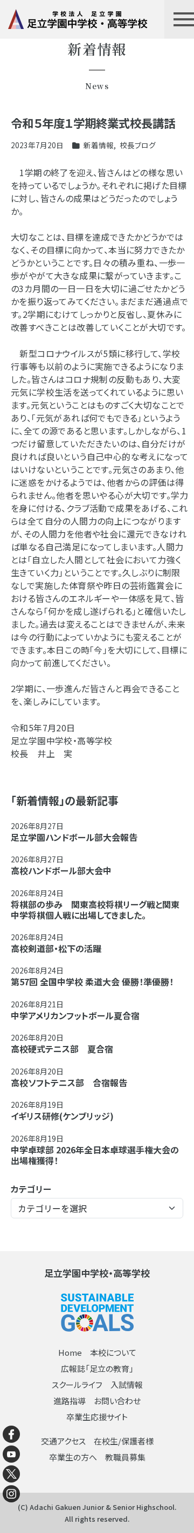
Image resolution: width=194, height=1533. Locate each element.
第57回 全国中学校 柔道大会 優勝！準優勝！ (92, 981)
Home (70, 1352)
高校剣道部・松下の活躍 (56, 948)
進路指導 (69, 1401)
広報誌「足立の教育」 (97, 1368)
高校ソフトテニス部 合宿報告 (69, 1082)
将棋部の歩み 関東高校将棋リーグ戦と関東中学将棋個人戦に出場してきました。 (95, 909)
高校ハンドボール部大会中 (61, 870)
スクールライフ (77, 1385)
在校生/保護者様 (124, 1441)
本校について (113, 1352)
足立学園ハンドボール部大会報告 (74, 837)
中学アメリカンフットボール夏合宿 (75, 1015)
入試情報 (126, 1385)
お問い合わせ (117, 1401)
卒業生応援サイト (97, 1417)
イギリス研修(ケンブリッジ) (62, 1115)
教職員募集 (125, 1457)
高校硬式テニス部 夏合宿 (62, 1048)
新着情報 (99, 145)
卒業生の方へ (73, 1457)
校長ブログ (138, 145)
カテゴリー (31, 1188)
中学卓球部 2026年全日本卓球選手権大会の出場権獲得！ (95, 1155)
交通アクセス (63, 1441)
